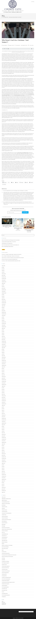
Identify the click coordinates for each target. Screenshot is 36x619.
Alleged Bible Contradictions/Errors (6, 498)
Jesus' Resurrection (4, 538)
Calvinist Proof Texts (4, 506)
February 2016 (4, 434)
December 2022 (4, 312)
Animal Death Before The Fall (5, 501)
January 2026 (3, 275)
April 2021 (3, 334)
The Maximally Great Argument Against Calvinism (8, 582)
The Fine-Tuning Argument (5, 572)
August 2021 (3, 328)
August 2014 (3, 463)
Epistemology (3, 524)
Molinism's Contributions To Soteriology (7, 545)
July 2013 (3, 482)
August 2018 (3, 386)
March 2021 (3, 336)
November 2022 (4, 313)
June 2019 (3, 370)
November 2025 (4, 278)
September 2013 (4, 479)
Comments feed (4, 603)
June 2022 (3, 318)
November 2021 (4, 323)
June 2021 (3, 331)
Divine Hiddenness (4, 521)
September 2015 (4, 442)
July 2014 (3, 464)
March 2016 (3, 432)
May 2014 (3, 468)
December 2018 (4, 379)
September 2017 (4, 403)
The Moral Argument (4, 585)
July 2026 (3, 267)
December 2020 (4, 341)
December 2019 (4, 360)
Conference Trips (4, 514)
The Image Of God (4, 575)
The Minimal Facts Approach (5, 583)
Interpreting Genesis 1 (5, 537)
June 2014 (3, 466)
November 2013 (4, 476)
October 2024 (3, 291)
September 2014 (4, 461)
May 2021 (3, 333)
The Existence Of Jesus (5, 569)
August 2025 (3, 283)
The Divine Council (4, 564)
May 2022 (3, 320)
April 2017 (3, 411)
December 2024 (4, 289)
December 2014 (4, 456)
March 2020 (3, 355)
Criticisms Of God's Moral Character (6, 519)
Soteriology (3, 558)
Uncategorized (4, 596)
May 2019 (3, 371)
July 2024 (3, 294)
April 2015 (3, 450)
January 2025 (3, 288)
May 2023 (3, 307)
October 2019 (3, 363)
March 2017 (3, 413)
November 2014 (4, 458)
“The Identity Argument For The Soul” (19, 94)
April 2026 (3, 272)
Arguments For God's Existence (6, 503)
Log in (2, 601)
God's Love (3, 532)
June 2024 (3, 296)
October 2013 (3, 477)
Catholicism (3, 508)
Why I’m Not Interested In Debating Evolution (11, 259)
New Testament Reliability (5, 546)
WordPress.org (4, 604)
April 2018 (3, 392)
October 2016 (3, 421)
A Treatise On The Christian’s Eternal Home (29, 230)
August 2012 (3, 492)
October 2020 (3, 344)
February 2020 (4, 357)
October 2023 (3, 304)
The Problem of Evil (24, 45)
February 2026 (4, 273)
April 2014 (3, 469)
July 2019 (3, 368)
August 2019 (3, 366)
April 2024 (3, 297)
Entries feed (3, 602)
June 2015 (3, 447)
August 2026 (3, 265)
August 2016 (3, 424)
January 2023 (3, 310)
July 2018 (3, 387)
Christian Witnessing (4, 511)
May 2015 (3, 448)
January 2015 (3, 455)
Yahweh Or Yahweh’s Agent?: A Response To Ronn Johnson (13, 254)
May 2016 (3, 429)
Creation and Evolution (5, 516)
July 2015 (3, 445)
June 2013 (3, 484)
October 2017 (3, 402)
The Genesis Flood (4, 574)
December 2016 (4, 418)
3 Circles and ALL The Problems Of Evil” (23, 152)
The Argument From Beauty (5, 561)
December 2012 (4, 490)
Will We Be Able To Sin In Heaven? (18, 228)
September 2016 (4, 423)
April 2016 (3, 431)
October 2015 (3, 440)
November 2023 (4, 302)
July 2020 (3, 349)
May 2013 (3, 485)
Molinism (3, 543)
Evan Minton (5, 45)
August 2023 (3, 305)
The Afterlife (18, 45)
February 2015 (4, 453)
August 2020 (3, 347)
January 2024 (3, 299)
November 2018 (4, 381)
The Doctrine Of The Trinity (5, 567)
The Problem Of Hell (4, 590)
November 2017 (4, 400)
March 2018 (3, 394)
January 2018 (3, 397)
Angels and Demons (4, 500)
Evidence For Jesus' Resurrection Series (7, 529)
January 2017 (3, 416)
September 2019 (4, 365)
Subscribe (25, 212)
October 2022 (3, 315)
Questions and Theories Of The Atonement (7, 556)
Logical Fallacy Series (4, 540)
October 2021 (3, 325)
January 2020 (3, 358)
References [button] (4, 188)
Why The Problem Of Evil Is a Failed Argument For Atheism (7, 226)
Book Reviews (3, 505)
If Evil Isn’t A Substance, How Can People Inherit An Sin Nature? (15, 257)
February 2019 (4, 376)
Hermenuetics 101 (4, 535)
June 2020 (3, 350)
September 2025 (4, 281)
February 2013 (4, 487)
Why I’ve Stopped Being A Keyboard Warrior (7, 246)
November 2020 (4, 342)
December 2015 (4, 437)
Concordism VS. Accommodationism (6, 513)
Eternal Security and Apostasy (6, 527)
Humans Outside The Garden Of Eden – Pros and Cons (9, 241)
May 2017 (3, 410)
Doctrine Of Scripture (4, 522)
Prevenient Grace (4, 551)
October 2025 (3, 280)
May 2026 (3, 270)
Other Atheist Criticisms (5, 548)
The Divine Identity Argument (5, 566)
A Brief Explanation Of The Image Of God (7, 243)
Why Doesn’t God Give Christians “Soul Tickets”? (15, 17)
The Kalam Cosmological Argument (6, 577)
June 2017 (3, 408)
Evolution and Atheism (5, 530)
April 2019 (3, 373)
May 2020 (3, 352)
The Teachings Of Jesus (5, 593)
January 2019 (3, 378)
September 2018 (4, 384)
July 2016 (3, 426)
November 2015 (4, 439)
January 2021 (3, 339)
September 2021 (4, 326)
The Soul (3, 591)
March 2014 (3, 471)
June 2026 (3, 268)
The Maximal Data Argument (5, 580)
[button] (33, 64)
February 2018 (4, 395)
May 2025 (3, 286)
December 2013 (4, 474)
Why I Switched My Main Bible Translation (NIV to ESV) (13, 260)
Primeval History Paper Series (5, 553)
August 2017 (3, 405)
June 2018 (3, 389)
